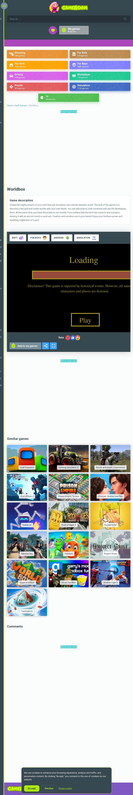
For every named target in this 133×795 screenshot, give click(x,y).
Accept (32, 788)
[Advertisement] (69, 150)
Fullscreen (53, 345)
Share (45, 345)
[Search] (125, 19)
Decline (49, 788)
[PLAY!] (27, 458)
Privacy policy (65, 788)
